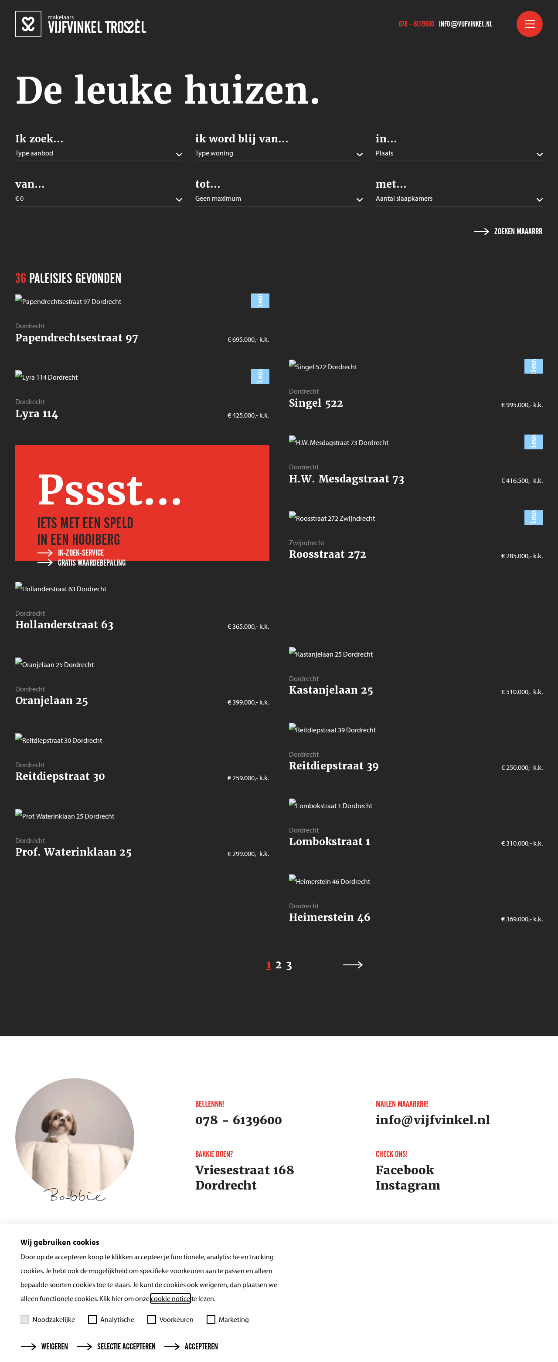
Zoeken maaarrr (518, 231)
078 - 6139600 (416, 24)
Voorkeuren (177, 1319)
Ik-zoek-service (81, 553)
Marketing (234, 1319)
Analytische (117, 1319)
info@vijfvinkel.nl (465, 24)
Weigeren (54, 1347)
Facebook (405, 1170)
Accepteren (201, 1347)
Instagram (408, 1185)
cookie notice (170, 1298)
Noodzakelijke (54, 1319)
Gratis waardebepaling (92, 563)
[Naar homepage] (80, 24)
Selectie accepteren (126, 1347)
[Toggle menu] (530, 24)
